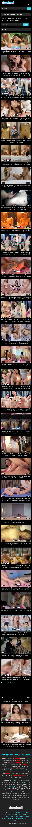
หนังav (19, 793)
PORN (6, 816)
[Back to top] (27, 822)
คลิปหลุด (21, 782)
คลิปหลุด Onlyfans (21, 818)
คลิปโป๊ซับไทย (16, 814)
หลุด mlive (14, 790)
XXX (15, 780)
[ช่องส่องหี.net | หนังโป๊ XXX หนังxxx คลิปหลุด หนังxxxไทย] (13, 3)
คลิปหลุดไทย (19, 816)
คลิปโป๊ (25, 814)
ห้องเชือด (7, 814)
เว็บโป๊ (27, 812)
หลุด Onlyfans (12, 786)
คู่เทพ (12, 816)
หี (11, 812)
